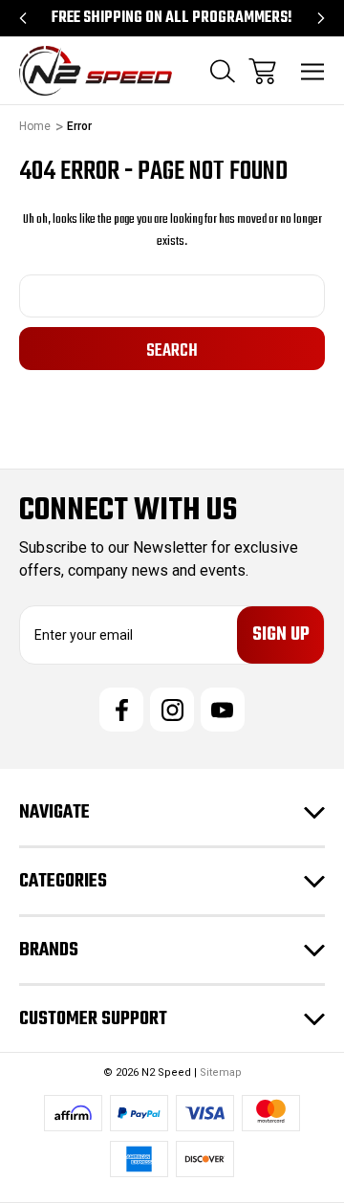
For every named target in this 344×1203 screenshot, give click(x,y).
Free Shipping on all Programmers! (172, 18)
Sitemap (221, 1072)
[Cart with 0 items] (262, 71)
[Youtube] (223, 710)
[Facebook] (121, 710)
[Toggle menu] (313, 71)
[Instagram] (172, 710)
